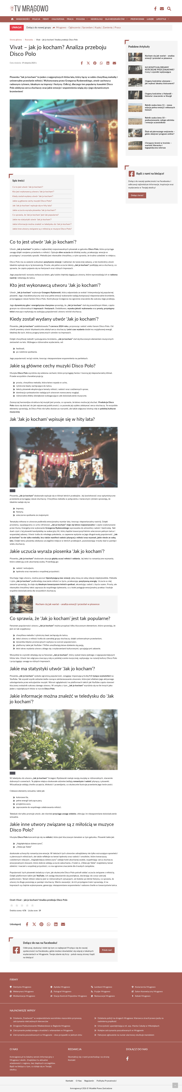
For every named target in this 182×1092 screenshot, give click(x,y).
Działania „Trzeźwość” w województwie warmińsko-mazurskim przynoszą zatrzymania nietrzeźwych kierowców (47, 1019)
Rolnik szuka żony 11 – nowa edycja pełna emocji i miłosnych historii (160, 107)
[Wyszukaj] (169, 8)
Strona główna (16, 40)
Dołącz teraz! (137, 195)
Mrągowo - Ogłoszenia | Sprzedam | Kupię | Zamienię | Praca (88, 27)
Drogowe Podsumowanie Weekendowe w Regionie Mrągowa (41, 1026)
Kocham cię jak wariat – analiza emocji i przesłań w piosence (68, 604)
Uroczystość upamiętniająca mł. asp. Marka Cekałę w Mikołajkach (128, 1026)
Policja (36, 19)
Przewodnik (137, 19)
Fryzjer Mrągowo (102, 991)
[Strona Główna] (12, 19)
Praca (70, 19)
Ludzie (150, 19)
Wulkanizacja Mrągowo (24, 996)
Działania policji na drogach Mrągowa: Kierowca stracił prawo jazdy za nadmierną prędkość (130, 1019)
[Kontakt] (161, 8)
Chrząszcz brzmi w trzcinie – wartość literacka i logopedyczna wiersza (158, 145)
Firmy (46, 19)
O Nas (79, 1081)
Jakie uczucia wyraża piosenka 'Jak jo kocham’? (34, 210)
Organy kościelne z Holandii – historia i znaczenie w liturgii (159, 95)
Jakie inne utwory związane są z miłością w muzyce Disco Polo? (42, 229)
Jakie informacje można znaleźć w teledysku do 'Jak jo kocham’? (42, 224)
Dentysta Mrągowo (22, 987)
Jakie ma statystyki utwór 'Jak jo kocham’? (32, 220)
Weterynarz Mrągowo (23, 991)
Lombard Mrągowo (103, 987)
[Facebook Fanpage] (154, 8)
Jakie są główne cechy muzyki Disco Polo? (32, 201)
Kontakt (71, 1060)
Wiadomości (23, 19)
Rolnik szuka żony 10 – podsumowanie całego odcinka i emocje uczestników (159, 120)
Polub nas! (107, 950)
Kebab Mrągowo (142, 996)
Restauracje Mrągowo (104, 996)
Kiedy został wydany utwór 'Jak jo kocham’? (32, 196)
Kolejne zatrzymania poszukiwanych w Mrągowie (120, 1030)
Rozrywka (29, 40)
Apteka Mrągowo (62, 987)
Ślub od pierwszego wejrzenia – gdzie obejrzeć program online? (160, 133)
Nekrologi (96, 19)
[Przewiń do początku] (175, 1085)
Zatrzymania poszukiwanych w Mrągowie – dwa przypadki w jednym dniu (47, 1035)
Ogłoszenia (58, 19)
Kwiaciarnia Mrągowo (145, 987)
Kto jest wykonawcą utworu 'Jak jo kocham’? (33, 192)
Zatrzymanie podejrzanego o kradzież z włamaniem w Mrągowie (43, 1030)
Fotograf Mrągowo (62, 991)
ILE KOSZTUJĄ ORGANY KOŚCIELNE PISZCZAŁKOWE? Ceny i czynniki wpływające (159, 69)
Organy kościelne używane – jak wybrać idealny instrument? (159, 82)
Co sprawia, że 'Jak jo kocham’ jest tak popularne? (35, 215)
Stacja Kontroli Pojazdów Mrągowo (70, 996)
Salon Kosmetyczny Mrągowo (149, 991)
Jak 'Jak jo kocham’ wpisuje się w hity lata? (32, 206)
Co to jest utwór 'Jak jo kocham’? (27, 187)
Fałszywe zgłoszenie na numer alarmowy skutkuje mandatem (126, 1035)
